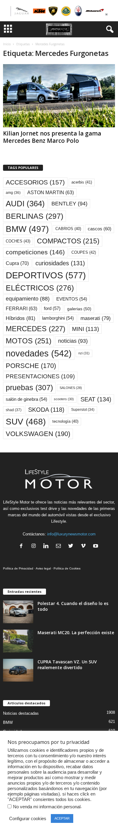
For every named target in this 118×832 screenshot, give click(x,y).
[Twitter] (72, 546)
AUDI (25, 203)
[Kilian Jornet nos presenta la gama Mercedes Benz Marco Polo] (59, 95)
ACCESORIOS (35, 182)
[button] (108, 29)
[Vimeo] (84, 546)
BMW (27, 229)
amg (13, 193)
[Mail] (60, 546)
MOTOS (28, 341)
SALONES (71, 388)
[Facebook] (22, 546)
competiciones (35, 252)
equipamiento (28, 299)
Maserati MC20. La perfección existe (76, 632)
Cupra (17, 263)
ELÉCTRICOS (40, 288)
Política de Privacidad (18, 568)
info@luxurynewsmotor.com (71, 534)
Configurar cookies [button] (27, 818)
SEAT (95, 399)
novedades (39, 353)
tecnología (65, 421)
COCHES (18, 241)
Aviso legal (43, 568)
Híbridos (20, 318)
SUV (26, 421)
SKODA (46, 409)
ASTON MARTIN (50, 192)
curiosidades (60, 263)
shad (13, 410)
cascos (99, 228)
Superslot (82, 409)
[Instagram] (35, 546)
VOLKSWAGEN (38, 434)
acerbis (81, 182)
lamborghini (58, 318)
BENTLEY (69, 204)
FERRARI (21, 308)
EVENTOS (71, 299)
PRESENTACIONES (40, 376)
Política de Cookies (67, 568)
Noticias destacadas (21, 713)
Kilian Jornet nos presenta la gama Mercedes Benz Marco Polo (52, 137)
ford (52, 308)
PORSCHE (31, 366)
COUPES (83, 252)
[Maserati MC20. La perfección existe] (18, 641)
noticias (73, 341)
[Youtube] (96, 546)
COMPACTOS (68, 241)
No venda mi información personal (46, 806)
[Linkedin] (47, 546)
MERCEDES (35, 329)
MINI (85, 329)
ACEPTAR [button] (62, 818)
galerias (79, 308)
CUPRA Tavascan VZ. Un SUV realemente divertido (67, 664)
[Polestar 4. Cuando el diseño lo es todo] (18, 611)
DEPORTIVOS (46, 275)
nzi (84, 353)
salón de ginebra (26, 399)
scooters (64, 399)
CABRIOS (68, 228)
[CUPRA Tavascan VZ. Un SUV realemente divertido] (18, 670)
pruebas (29, 387)
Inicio (7, 44)
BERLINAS (34, 216)
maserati (95, 318)
